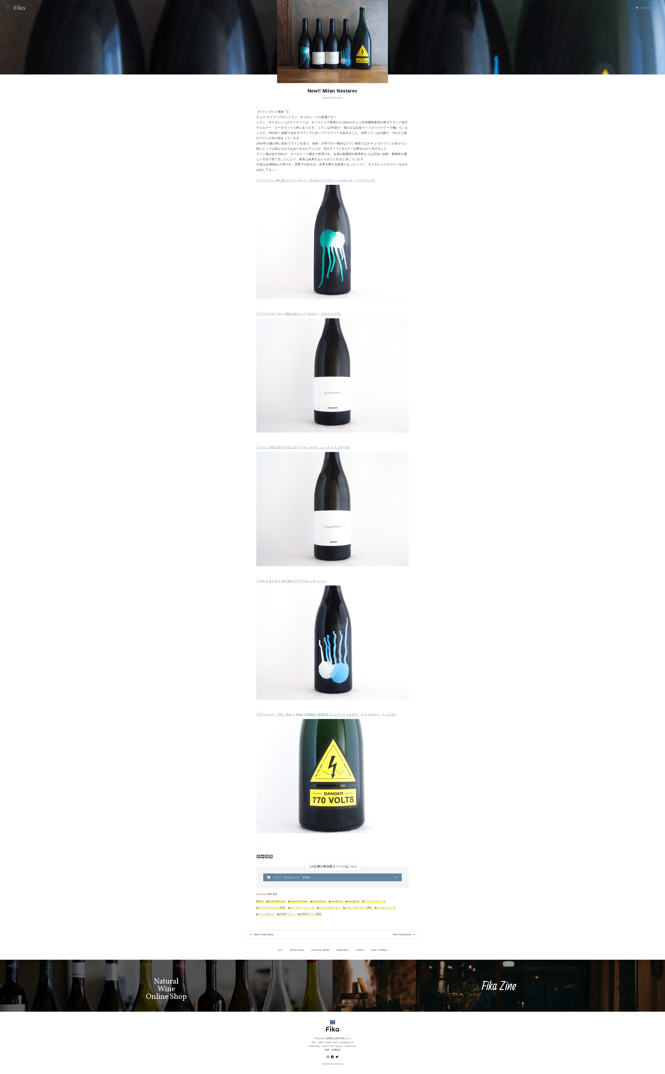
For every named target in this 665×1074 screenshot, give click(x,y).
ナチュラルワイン (329, 907)
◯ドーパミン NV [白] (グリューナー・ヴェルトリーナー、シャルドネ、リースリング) (315, 180)
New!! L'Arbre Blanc (263, 934)
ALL (280, 950)
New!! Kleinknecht (402, 934)
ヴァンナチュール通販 (271, 907)
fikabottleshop (276, 901)
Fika (261, 901)
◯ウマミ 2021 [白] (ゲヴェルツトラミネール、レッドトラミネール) (303, 447)
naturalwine (319, 901)
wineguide (353, 901)
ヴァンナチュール (375, 901)
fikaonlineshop (298, 901)
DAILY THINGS (379, 950)
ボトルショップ (386, 907)
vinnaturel (337, 901)
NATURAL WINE (320, 950)
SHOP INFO (343, 950)
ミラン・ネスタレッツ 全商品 (292, 877)
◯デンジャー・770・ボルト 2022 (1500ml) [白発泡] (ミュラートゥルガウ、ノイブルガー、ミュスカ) (326, 714)
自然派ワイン (287, 913)
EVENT (360, 950)
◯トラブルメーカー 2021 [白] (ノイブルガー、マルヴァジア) (298, 314)
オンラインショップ (302, 907)
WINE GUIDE (297, 950)
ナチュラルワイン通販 (358, 907)
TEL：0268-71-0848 (321, 1042)
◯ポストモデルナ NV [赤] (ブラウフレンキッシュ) (291, 581)
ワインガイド (266, 913)
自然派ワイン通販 (310, 913)
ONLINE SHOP (649, 8)
